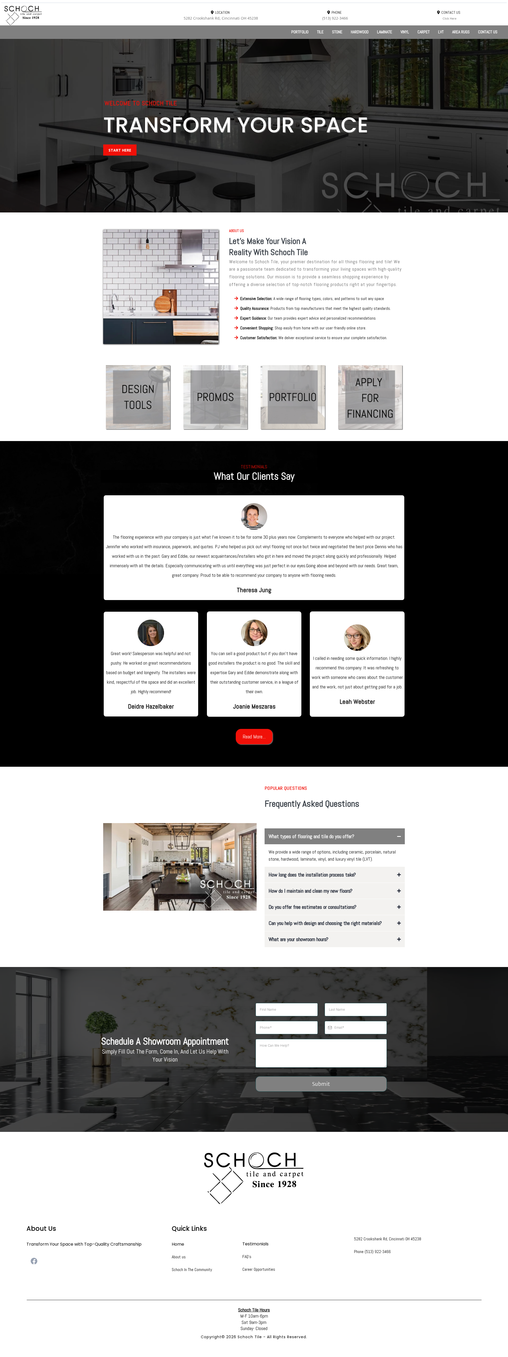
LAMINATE (384, 31)
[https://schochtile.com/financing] (370, 397)
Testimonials (255, 1244)
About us (179, 1257)
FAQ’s (246, 1256)
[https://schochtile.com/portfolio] (293, 397)
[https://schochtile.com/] (81, 15)
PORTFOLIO (300, 31)
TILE (320, 31)
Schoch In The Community (192, 1269)
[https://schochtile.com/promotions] (215, 397)
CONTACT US (487, 31)
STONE (337, 31)
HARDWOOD (360, 31)
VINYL (405, 31)
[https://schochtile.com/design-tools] (138, 397)
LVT (441, 31)
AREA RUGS (461, 31)
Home (178, 1244)
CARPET (424, 31)
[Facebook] (34, 1261)
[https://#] (254, 1178)
